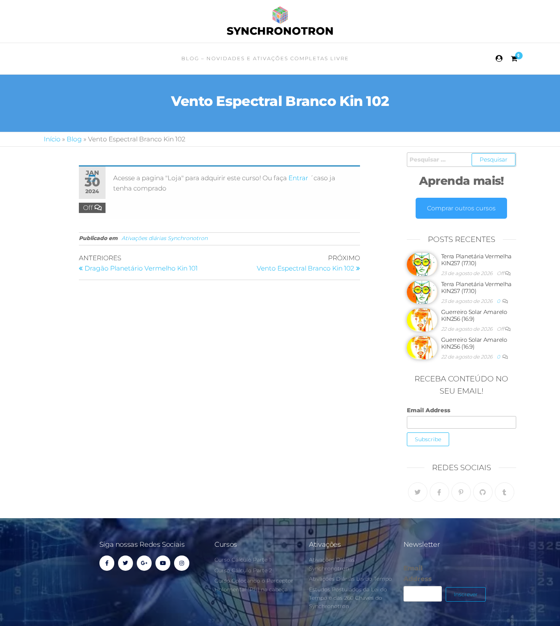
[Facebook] (439, 492)
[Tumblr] (504, 492)
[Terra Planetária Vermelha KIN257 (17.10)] (422, 263)
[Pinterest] (461, 492)
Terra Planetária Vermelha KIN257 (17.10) (476, 260)
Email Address (428, 410)
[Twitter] (417, 492)
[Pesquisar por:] (462, 159)
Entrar (299, 178)
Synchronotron (280, 30)
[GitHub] (483, 492)
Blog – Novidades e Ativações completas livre (265, 58)
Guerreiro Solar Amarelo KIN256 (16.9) (474, 315)
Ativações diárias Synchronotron (165, 238)
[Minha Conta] (499, 58)
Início (52, 139)
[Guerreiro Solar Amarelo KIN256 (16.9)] (422, 319)
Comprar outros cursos (461, 208)
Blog (74, 139)
